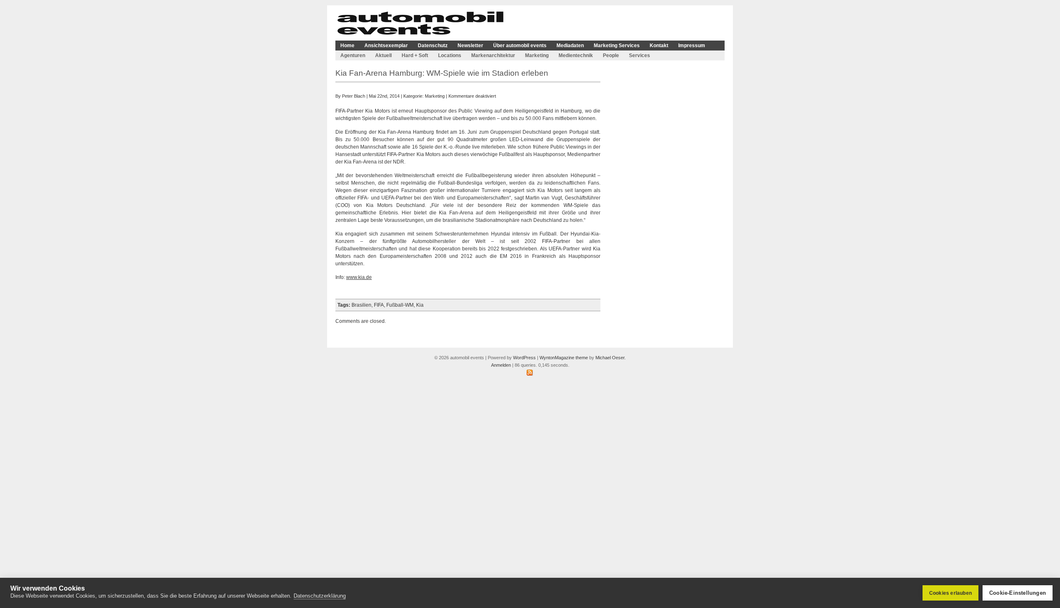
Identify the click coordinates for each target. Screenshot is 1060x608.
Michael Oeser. (610, 357)
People (611, 55)
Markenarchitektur (493, 55)
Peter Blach (353, 96)
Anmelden (501, 365)
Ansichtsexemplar (386, 45)
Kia (420, 305)
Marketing (537, 55)
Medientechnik (576, 55)
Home (347, 45)
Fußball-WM (400, 305)
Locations (449, 55)
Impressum (691, 45)
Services (639, 55)
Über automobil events (520, 45)
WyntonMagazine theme (564, 357)
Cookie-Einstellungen (1017, 593)
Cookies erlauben (950, 593)
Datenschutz (433, 45)
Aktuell (383, 55)
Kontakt (659, 45)
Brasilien (361, 305)
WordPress (524, 357)
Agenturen (352, 55)
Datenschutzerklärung (320, 596)
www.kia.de (359, 277)
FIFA (379, 305)
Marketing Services (617, 45)
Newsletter (470, 45)
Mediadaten (570, 45)
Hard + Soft (415, 55)
